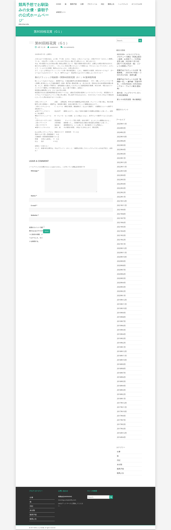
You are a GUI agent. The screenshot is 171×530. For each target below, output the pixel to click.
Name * (34, 196)
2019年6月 (121, 325)
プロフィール (92, 4)
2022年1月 (121, 197)
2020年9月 (121, 261)
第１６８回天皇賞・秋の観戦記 (129, 99)
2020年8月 (121, 265)
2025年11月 (122, 124)
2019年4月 (121, 334)
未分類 (119, 464)
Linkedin (123, 527)
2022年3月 (121, 188)
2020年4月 (121, 282)
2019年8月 (121, 317)
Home (58, 4)
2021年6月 (121, 222)
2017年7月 (121, 420)
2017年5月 (121, 424)
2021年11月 (122, 205)
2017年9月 (121, 416)
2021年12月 (122, 201)
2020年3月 (121, 287)
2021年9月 (121, 209)
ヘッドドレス (123, 4)
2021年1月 (121, 244)
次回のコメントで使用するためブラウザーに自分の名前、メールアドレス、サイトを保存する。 (36, 234)
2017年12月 (122, 403)
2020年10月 (122, 257)
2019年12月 (122, 300)
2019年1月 (121, 347)
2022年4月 (121, 184)
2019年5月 (121, 330)
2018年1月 (121, 398)
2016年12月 (122, 433)
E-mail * (34, 205)
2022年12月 (122, 162)
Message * (35, 171)
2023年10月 (122, 136)
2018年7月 (121, 373)
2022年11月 (122, 166)
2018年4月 (121, 385)
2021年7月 (121, 218)
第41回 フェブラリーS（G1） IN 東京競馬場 (129, 94)
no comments (69, 47)
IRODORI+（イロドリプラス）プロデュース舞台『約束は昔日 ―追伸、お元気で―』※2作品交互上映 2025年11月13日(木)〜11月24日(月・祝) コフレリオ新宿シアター (129, 60)
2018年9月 (121, 364)
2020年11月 (122, 252)
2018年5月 (121, 381)
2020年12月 (122, 248)
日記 (102, 4)
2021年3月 (121, 235)
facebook (139, 527)
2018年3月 (121, 390)
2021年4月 (121, 231)
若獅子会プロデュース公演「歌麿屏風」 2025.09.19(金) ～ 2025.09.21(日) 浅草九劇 (129, 72)
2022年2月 (121, 192)
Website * (35, 215)
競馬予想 (73, 4)
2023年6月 (121, 141)
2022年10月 (122, 171)
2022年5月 (121, 179)
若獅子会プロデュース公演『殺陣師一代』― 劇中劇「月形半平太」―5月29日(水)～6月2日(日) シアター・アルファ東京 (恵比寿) (129, 84)
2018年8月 (121, 368)
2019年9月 (121, 312)
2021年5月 (121, 227)
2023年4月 (121, 149)
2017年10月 (122, 411)
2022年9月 (121, 175)
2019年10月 (122, 308)
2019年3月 (121, 338)
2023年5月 (121, 145)
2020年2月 (121, 291)
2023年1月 (121, 158)
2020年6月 (121, 274)
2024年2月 (121, 132)
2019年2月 (121, 343)
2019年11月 (122, 304)
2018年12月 (122, 351)
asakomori (54, 47)
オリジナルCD (137, 4)
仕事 (82, 4)
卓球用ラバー (61, 12)
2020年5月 (121, 278)
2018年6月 (121, 377)
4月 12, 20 (41, 47)
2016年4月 (121, 437)
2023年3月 (121, 154)
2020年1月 (121, 295)
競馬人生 (111, 4)
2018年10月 (122, 360)
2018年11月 (122, 355)
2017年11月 (122, 407)
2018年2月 (121, 394)
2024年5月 (121, 128)
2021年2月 (121, 239)
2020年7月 (121, 270)
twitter (133, 527)
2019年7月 (121, 321)
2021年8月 (121, 214)
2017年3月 (121, 428)
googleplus (128, 527)
